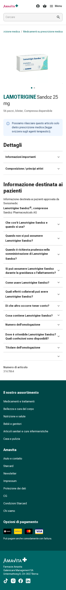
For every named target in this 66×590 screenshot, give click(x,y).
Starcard (8, 466)
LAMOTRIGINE (19, 97)
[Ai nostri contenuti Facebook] (20, 580)
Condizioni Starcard (15, 503)
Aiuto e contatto (12, 458)
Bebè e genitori (12, 424)
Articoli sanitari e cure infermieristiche (25, 431)
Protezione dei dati (14, 488)
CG (5, 496)
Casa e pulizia (11, 438)
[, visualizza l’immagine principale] (31, 88)
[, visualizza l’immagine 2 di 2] (34, 88)
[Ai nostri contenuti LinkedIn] (28, 580)
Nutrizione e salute (14, 416)
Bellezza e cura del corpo (18, 409)
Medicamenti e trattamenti (19, 401)
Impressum (10, 481)
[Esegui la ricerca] (58, 17)
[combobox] (28, 17)
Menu (58, 6)
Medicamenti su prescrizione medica (43, 31)
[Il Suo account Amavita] (37, 6)
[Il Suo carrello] (44, 6)
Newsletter (9, 473)
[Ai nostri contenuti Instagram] (13, 580)
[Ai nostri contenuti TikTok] (5, 580)
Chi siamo (9, 511)
